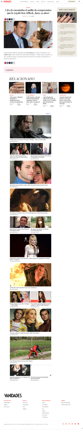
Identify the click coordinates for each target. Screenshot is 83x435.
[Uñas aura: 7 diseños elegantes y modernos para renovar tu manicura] (16, 87)
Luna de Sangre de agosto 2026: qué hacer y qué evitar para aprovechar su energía (66, 100)
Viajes (57, 1)
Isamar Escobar (19, 104)
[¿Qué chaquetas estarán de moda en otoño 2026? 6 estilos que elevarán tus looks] (49, 87)
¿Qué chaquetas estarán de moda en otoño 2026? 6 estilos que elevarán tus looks (49, 100)
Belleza (43, 1)
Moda (38, 1)
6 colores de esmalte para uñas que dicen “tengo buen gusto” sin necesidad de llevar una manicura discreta (67, 26)
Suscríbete (72, 1)
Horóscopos (50, 1)
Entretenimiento (24, 1)
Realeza (32, 1)
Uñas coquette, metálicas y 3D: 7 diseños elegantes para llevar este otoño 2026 (68, 33)
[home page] (7, 1)
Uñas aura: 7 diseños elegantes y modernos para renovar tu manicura (16, 99)
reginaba (32, 16)
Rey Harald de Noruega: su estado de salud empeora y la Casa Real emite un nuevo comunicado (67, 53)
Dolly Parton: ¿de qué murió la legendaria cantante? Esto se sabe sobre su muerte (33, 99)
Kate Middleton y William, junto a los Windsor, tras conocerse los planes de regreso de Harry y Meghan (67, 46)
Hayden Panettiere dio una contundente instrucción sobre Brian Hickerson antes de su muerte (67, 39)
